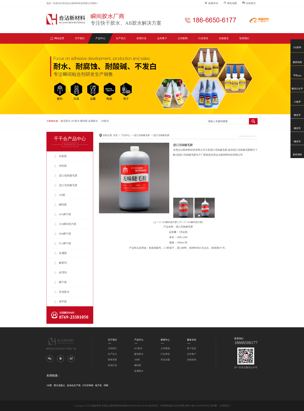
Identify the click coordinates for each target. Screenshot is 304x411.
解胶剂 (63, 262)
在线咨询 (191, 359)
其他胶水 (64, 291)
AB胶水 (105, 121)
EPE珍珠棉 (87, 385)
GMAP (144, 405)
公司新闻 (183, 38)
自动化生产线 (74, 385)
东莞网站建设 (167, 405)
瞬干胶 (63, 282)
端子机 (98, 385)
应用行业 (141, 38)
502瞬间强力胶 (67, 224)
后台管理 (179, 405)
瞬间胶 (84, 121)
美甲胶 (63, 301)
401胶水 (75, 121)
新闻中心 (165, 339)
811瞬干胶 (65, 243)
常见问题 (165, 359)
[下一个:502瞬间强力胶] (191, 222)
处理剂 (63, 272)
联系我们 (244, 38)
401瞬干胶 (65, 214)
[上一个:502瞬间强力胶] (166, 222)
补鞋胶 (63, 156)
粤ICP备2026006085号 (197, 405)
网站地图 (232, 3)
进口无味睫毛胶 (68, 185)
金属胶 (63, 253)
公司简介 (112, 348)
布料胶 (63, 165)
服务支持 (191, 339)
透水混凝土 (59, 385)
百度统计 (225, 405)
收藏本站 (213, 3)
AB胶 (62, 195)
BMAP (135, 405)
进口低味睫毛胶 (68, 175)
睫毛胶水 (66, 121)
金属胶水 (93, 121)
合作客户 (162, 38)
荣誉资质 (112, 359)
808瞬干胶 (65, 233)
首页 (115, 135)
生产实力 (121, 38)
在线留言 (251, 3)
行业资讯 (203, 38)
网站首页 (59, 38)
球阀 (106, 385)
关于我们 (80, 38)
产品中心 (100, 38)
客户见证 (191, 348)
